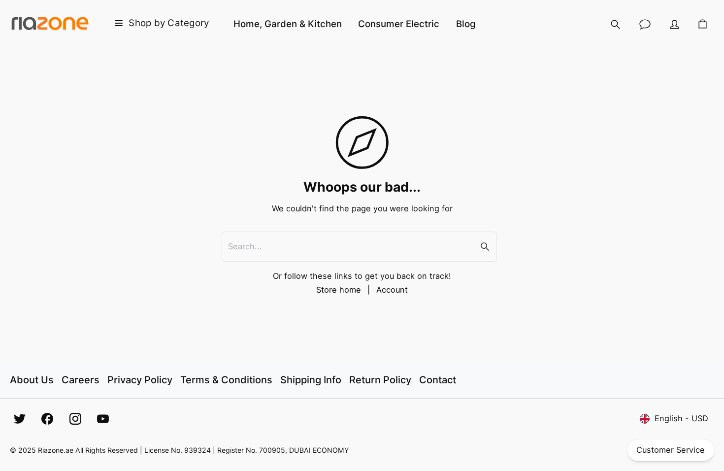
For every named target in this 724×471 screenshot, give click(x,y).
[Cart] (702, 24)
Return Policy (380, 380)
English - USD (681, 418)
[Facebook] (47, 419)
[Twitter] (20, 419)
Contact (437, 380)
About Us (32, 380)
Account (392, 290)
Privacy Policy (139, 380)
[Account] (674, 24)
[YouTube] (103, 419)
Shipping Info (310, 380)
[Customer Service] (645, 24)
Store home (338, 290)
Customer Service (670, 450)
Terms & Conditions (226, 380)
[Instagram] (75, 419)
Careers (80, 380)
